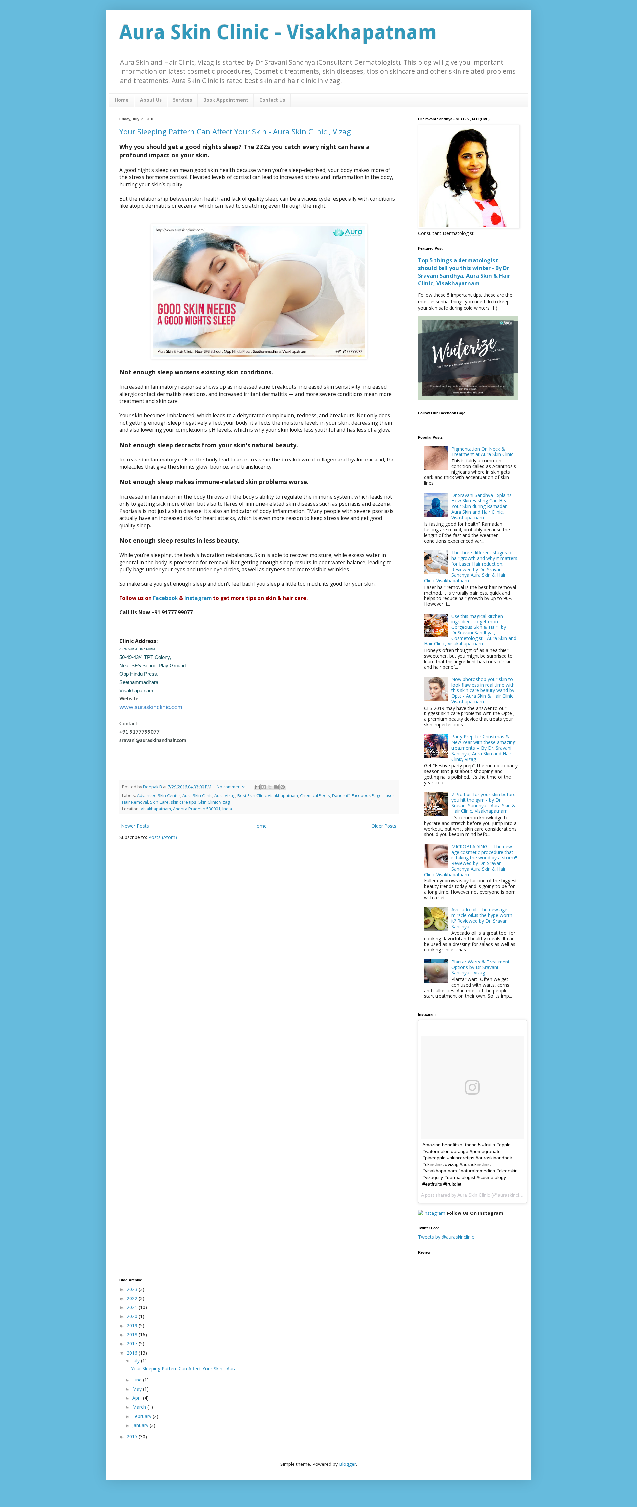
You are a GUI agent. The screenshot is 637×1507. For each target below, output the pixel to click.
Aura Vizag (224, 795)
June (137, 1380)
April (137, 1398)
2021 (133, 1307)
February (142, 1416)
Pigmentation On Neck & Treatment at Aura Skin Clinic (482, 452)
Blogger (347, 1464)
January (141, 1425)
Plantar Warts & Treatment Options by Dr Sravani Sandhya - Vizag (480, 967)
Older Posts (383, 826)
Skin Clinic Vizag (214, 802)
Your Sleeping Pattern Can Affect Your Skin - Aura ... (186, 1368)
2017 (133, 1343)
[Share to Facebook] (276, 787)
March (139, 1407)
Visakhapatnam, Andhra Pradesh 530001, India (186, 809)
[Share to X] (270, 787)
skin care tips (183, 802)
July (136, 1360)
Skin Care (159, 802)
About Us (151, 100)
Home (122, 100)
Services (182, 100)
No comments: (231, 787)
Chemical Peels (315, 795)
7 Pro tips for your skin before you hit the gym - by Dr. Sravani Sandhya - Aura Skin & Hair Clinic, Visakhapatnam (483, 802)
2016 (133, 1353)
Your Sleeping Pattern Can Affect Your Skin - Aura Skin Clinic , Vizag (235, 131)
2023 (133, 1289)
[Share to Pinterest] (282, 787)
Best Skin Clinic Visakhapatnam (267, 795)
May (137, 1389)
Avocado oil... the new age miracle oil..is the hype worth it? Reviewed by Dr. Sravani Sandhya (481, 917)
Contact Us (272, 100)
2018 (133, 1334)
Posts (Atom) (162, 837)
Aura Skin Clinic (197, 795)
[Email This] (257, 787)
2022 (133, 1298)
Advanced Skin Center (158, 795)
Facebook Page (367, 795)
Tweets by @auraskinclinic (446, 1237)
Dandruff (341, 795)
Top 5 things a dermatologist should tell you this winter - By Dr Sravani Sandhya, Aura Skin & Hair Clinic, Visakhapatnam (464, 272)
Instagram (198, 598)
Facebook (165, 598)
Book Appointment (225, 100)
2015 (133, 1436)
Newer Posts (135, 826)
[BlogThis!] (263, 787)
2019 (133, 1325)
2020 (133, 1316)
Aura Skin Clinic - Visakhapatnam (278, 32)
